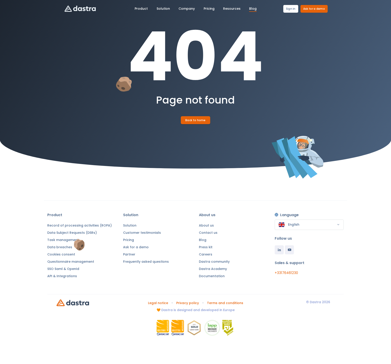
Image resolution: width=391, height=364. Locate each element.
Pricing (128, 240)
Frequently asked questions (146, 261)
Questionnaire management (70, 261)
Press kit (205, 247)
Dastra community (214, 261)
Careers (205, 254)
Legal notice (158, 303)
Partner (129, 254)
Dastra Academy (213, 269)
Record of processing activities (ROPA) (79, 225)
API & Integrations (62, 276)
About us (206, 225)
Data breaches (59, 247)
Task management (63, 240)
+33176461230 (286, 272)
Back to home (195, 120)
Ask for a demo (314, 9)
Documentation (212, 276)
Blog (202, 240)
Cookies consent (61, 254)
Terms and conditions (225, 303)
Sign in (291, 9)
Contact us (208, 232)
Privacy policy (187, 303)
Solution (129, 225)
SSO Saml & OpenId (63, 269)
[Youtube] (289, 249)
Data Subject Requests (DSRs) (72, 232)
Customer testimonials (142, 232)
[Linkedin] (279, 249)
